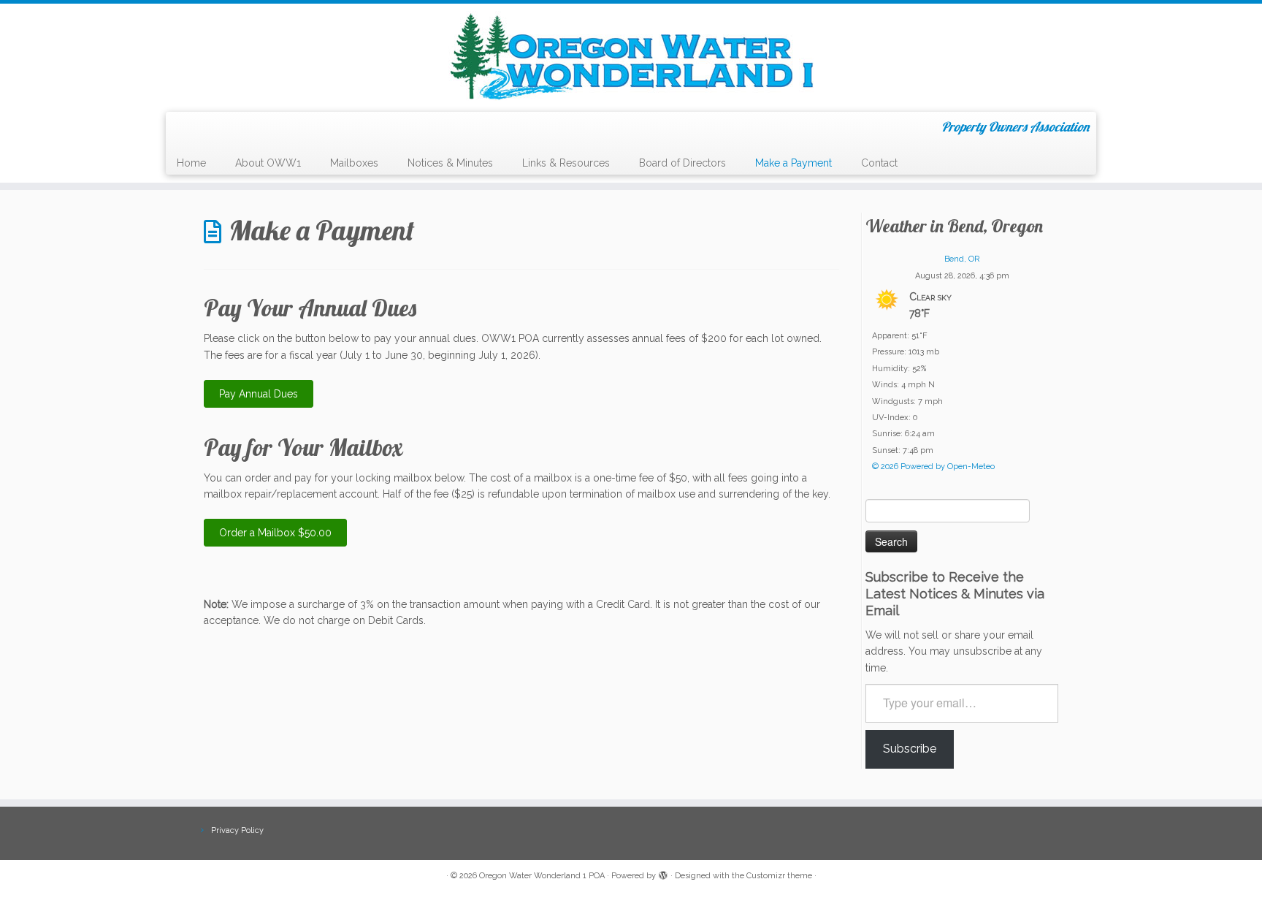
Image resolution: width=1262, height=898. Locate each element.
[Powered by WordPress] (663, 873)
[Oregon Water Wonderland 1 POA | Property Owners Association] (631, 56)
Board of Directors (682, 163)
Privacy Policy (237, 830)
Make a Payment (793, 163)
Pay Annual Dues (258, 394)
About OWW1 (268, 163)
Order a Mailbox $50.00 (275, 533)
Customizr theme (779, 875)
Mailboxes (354, 163)
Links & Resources (566, 163)
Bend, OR (961, 259)
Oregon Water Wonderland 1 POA (542, 875)
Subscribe (909, 749)
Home (191, 163)
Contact (879, 163)
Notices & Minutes (450, 163)
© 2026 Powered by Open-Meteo (933, 466)
